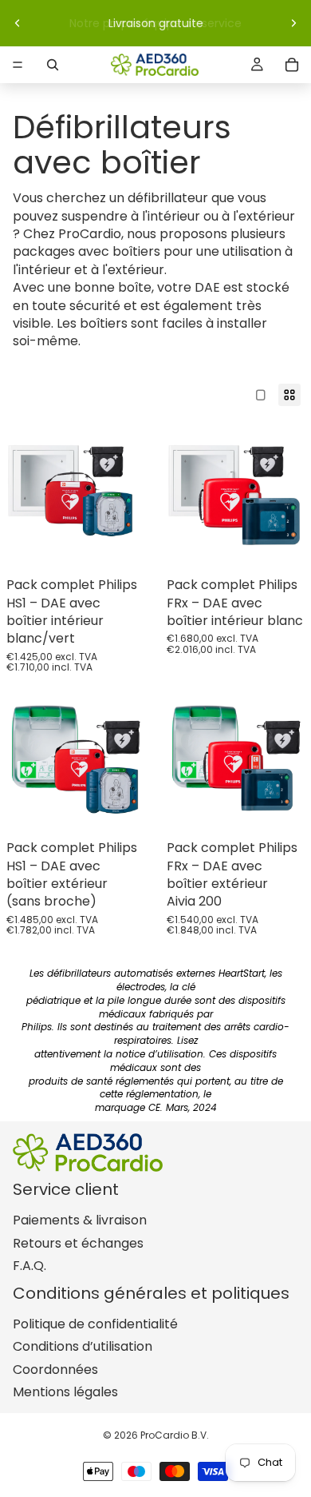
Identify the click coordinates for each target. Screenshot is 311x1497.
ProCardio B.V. (174, 1435)
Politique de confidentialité (95, 1324)
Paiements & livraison (80, 1220)
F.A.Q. (29, 1265)
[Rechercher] (52, 64)
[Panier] (291, 64)
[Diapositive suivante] (293, 23)
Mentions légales (65, 1392)
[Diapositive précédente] (17, 23)
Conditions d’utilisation (82, 1346)
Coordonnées (55, 1369)
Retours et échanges (78, 1243)
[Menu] (17, 64)
